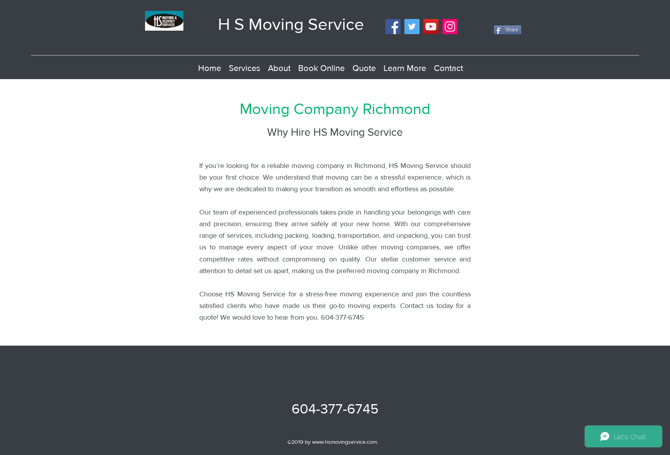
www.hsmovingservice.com (344, 442)
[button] (405, 68)
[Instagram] (450, 26)
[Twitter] (412, 26)
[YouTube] (431, 26)
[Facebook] (393, 26)
